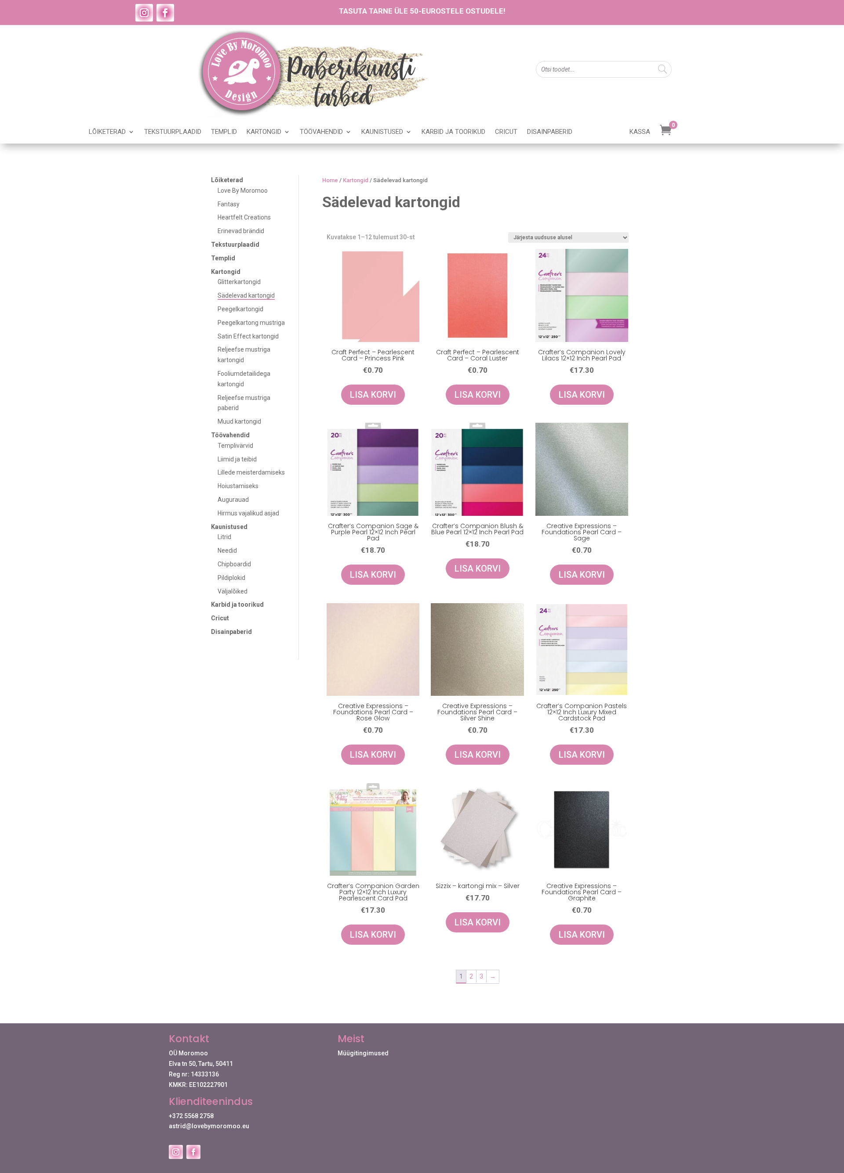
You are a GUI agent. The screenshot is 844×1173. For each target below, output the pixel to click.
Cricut (506, 132)
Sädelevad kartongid (246, 295)
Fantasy (229, 204)
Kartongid (264, 132)
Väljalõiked (232, 591)
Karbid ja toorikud (453, 132)
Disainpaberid (549, 132)
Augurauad (233, 499)
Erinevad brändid (241, 230)
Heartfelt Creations (244, 217)
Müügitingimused (363, 1053)
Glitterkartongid (239, 281)
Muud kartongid (239, 421)
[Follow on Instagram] (144, 13)
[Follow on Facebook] (165, 13)
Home (330, 180)
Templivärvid (235, 445)
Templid (224, 132)
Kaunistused (382, 132)
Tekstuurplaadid (172, 132)
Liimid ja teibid (237, 459)
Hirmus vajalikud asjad (248, 513)
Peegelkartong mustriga (251, 322)
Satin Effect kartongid (248, 336)
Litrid (224, 536)
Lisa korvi (373, 394)
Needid (227, 550)
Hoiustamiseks (238, 485)
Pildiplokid (231, 577)
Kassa (639, 132)
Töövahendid (321, 132)
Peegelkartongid (240, 309)
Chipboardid (234, 564)
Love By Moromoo (243, 190)
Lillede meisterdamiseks (251, 472)
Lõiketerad (107, 132)
